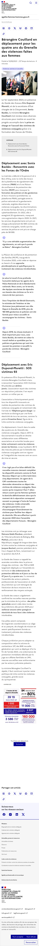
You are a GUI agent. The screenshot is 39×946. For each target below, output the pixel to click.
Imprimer (26, 28)
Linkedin (4, 28)
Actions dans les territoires (9, 880)
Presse (3, 848)
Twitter (15, 28)
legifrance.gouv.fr (20, 913)
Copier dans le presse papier (4, 34)
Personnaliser (31, 942)
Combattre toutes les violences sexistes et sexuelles (16, 865)
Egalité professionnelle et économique (13, 875)
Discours (4, 845)
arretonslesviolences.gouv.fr (11, 909)
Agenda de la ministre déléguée (11, 833)
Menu (36, 3)
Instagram (10, 814)
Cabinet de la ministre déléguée (11, 830)
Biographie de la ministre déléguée (11, 827)
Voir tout (4, 854)
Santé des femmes (7, 870)
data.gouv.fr (29, 909)
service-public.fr (7, 917)
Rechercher (31, 3)
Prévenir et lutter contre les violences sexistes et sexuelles (18, 862)
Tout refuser (31, 937)
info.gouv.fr (6, 913)
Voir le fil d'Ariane (7, 22)
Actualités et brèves (7, 841)
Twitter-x (23, 814)
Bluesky (20, 28)
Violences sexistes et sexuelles (13, 69)
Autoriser (19, 744)
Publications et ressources (9, 851)
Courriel (32, 28)
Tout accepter (17, 937)
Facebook (9, 28)
